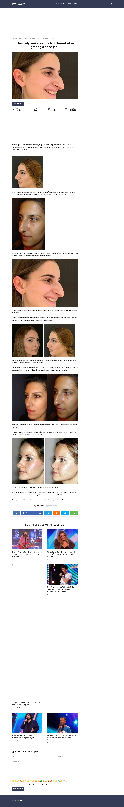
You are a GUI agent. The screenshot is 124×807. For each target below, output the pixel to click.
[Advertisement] (62, 21)
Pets (62, 4)
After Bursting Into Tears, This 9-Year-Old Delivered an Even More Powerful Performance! (61, 738)
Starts (69, 4)
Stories (76, 4)
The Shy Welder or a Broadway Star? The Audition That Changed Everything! (26, 737)
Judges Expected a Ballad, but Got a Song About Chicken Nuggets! (26, 704)
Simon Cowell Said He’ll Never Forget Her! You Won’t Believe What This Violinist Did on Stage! (61, 554)
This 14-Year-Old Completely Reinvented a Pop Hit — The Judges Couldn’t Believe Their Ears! (27, 554)
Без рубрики (18, 103)
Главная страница (17, 38)
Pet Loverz (18, 3)
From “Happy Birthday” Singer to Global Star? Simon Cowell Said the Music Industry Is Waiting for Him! (60, 589)
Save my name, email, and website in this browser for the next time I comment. (34, 784)
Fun (57, 4)
